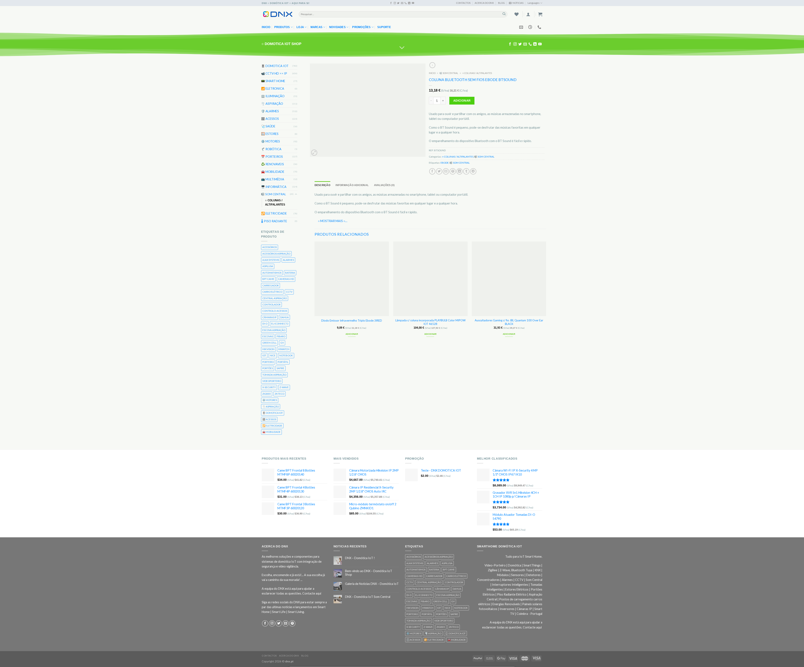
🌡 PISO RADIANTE (274, 221)
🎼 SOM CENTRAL (273, 194)
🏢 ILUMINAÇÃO (273, 96)
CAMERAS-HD (286, 279)
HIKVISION (268, 349)
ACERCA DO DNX (484, 2)
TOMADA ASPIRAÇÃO (274, 374)
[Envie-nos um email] (402, 3)
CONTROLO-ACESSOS (274, 310)
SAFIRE (280, 368)
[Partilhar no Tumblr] (466, 171)
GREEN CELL (269, 342)
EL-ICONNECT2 (280, 323)
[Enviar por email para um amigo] (446, 171)
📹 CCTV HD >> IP (274, 73)
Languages (534, 2)
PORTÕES (267, 368)
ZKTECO (279, 393)
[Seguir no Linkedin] (409, 3)
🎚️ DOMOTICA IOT (275, 66)
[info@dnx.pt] (521, 27)
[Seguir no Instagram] (395, 3)
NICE (273, 355)
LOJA (300, 27)
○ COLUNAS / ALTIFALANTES (275, 202)
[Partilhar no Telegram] (473, 171)
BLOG (501, 2)
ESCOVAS (267, 336)
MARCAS (317, 27)
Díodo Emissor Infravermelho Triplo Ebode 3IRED (351, 320)
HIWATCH (283, 349)
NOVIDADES (337, 27)
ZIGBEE (266, 393)
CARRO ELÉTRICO (272, 291)
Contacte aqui (311, 593)
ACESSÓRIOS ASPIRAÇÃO (276, 253)
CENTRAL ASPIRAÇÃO (274, 298)
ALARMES (288, 260)
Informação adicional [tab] (352, 185)
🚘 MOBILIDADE (272, 171)
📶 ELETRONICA (272, 88)
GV (282, 342)
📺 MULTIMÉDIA (272, 179)
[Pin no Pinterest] (453, 171)
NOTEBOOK (286, 355)
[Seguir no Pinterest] (292, 623)
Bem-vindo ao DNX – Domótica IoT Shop (368, 572)
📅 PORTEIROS (272, 156)
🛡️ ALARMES (270, 111)
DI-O (264, 323)
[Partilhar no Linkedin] (459, 171)
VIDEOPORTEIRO (271, 381)
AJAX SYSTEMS (270, 260)
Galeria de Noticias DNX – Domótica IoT (372, 584)
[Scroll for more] (402, 47)
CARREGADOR (270, 285)
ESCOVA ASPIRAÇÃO (273, 329)
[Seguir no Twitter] (398, 3)
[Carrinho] (540, 14)
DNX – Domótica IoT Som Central (367, 596)
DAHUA (284, 317)
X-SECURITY (269, 387)
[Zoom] (314, 153)
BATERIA (290, 272)
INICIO (432, 73)
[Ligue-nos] (406, 3)
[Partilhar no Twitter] (439, 171)
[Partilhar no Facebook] (432, 171)
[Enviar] (504, 14)
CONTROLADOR (271, 304)
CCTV (289, 291)
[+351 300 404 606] (539, 27)
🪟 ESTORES (269, 134)
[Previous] (315, 292)
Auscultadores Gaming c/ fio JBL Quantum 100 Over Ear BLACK (509, 322)
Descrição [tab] (322, 185)
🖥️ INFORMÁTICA (273, 187)
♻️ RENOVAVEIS (272, 164)
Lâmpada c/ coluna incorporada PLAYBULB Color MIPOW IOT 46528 (430, 322)
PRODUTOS (282, 27)
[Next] (546, 292)
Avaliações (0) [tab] (384, 185)
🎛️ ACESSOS (270, 118)
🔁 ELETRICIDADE (274, 213)
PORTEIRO (268, 362)
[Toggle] (296, 194)
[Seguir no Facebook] (391, 3)
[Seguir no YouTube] (413, 3)
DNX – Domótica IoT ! (360, 558)
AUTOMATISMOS (271, 272)
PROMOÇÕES (361, 27)
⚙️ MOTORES (270, 141)
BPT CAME (268, 279)
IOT (264, 355)
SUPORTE (384, 27)
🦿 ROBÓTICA (271, 149)
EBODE (445, 162)
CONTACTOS (463, 2)
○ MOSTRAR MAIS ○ (331, 221)
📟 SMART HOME (273, 81)
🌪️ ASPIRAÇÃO (272, 103)
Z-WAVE (284, 387)
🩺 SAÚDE (268, 126)
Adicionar (462, 100)
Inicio (266, 27)
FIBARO (281, 336)
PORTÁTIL (283, 362)
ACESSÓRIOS (269, 247)
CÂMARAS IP (269, 317)
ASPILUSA (267, 266)
